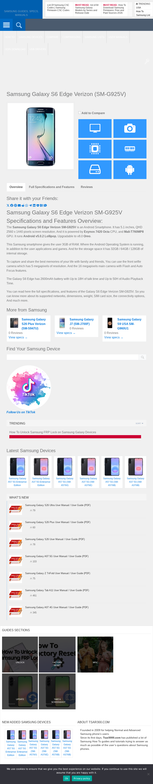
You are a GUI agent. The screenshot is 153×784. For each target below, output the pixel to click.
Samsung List (143, 15)
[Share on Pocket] (38, 205)
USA (138, 7)
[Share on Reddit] (23, 205)
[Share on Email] (19, 205)
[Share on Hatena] (42, 205)
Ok (66, 778)
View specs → (18, 337)
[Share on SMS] (45, 205)
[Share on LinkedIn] (34, 205)
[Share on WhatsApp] (27, 205)
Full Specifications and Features (51, 187)
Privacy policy (82, 778)
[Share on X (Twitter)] (8, 205)
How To (140, 11)
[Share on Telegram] (31, 205)
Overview (16, 187)
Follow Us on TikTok (21, 412)
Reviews (87, 187)
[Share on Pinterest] (16, 205)
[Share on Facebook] (12, 205)
